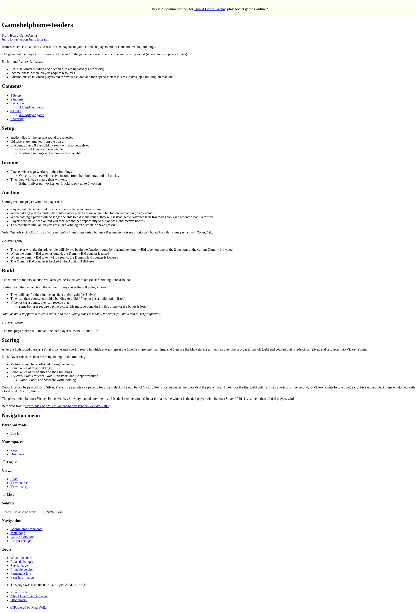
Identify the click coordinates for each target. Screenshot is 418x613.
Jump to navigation (15, 39)
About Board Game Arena (28, 596)
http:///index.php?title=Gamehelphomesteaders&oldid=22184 (67, 406)
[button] (4, 461)
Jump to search (39, 39)
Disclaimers (18, 600)
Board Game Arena (209, 9)
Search (8, 503)
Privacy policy (20, 592)
